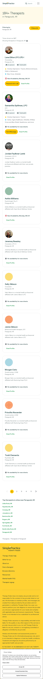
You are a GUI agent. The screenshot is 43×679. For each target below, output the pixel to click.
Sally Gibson (10, 284)
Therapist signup (8, 582)
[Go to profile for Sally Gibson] (21, 277)
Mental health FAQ (8, 578)
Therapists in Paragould (18, 539)
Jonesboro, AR (7, 513)
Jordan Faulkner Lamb (15, 153)
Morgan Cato (11, 369)
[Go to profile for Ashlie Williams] (21, 191)
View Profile (25, 83)
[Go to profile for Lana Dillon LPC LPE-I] (21, 50)
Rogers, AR (6, 519)
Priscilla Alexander (13, 412)
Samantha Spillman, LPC (16, 105)
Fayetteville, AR (7, 506)
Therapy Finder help (9, 556)
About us (5, 563)
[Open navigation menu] (38, 3)
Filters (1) (34, 28)
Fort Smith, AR (7, 526)
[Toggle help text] (27, 41)
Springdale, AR (7, 522)
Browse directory (8, 571)
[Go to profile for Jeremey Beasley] (21, 234)
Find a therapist (7, 567)
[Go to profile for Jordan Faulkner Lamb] (21, 146)
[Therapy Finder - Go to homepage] (20, 549)
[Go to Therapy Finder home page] (8, 3)
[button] (21, 65)
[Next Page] (36, 491)
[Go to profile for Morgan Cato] (21, 362)
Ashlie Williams (12, 198)
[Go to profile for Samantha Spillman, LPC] (21, 98)
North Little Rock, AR (9, 529)
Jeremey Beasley (12, 241)
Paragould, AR (7, 532)
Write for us (6, 560)
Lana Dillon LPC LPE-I (14, 57)
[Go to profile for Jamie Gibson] (21, 319)
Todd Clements (12, 455)
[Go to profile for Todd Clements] (21, 448)
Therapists (5, 539)
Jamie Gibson (11, 327)
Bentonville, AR (7, 516)
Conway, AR (6, 510)
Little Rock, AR (7, 503)
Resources (6, 575)
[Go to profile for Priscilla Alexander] (21, 405)
